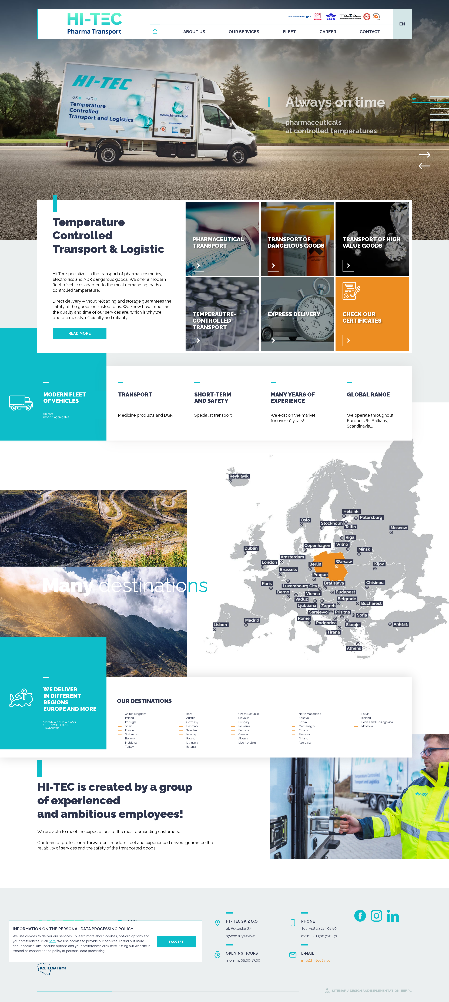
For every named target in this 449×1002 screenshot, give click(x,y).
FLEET (289, 31)
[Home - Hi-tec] (155, 31)
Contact (370, 31)
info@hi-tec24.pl (315, 960)
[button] (439, 96)
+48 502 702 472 (324, 936)
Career (328, 31)
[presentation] (424, 166)
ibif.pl (406, 991)
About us (194, 31)
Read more (79, 333)
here (52, 941)
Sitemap (339, 991)
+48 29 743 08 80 (323, 928)
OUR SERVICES (244, 31)
